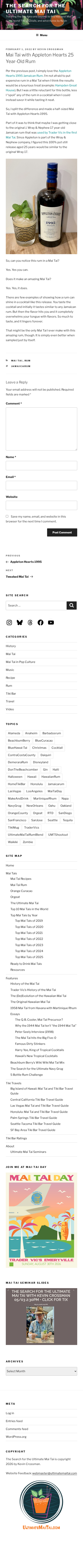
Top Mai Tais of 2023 (29, 945)
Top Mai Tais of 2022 (29, 939)
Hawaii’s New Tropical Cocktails (36, 1056)
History (11, 646)
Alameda (14, 733)
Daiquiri (46, 755)
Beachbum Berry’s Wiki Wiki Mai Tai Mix (37, 1062)
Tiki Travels (13, 1083)
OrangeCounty (18, 813)
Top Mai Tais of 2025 (29, 957)
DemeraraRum (18, 762)
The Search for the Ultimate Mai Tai (35, 8)
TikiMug (13, 827)
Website (12, 497)
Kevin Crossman (50, 49)
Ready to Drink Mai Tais (26, 964)
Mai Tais (11, 873)
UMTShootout (58, 834)
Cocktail (57, 747)
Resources (17, 970)
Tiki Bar (11, 693)
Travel (10, 701)
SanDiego (65, 813)
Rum (28, 360)
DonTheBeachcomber (23, 769)
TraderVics (31, 827)
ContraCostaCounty (22, 755)
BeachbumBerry (19, 740)
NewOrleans (34, 805)
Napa (65, 798)
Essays (15, 1014)
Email (11, 477)
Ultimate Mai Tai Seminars (28, 1152)
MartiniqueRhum (45, 798)
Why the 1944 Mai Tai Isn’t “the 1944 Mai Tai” (45, 1025)
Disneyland (40, 762)
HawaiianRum (51, 776)
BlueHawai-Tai (17, 747)
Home (10, 865)
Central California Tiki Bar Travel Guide (36, 1099)
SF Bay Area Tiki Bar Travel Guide (32, 1130)
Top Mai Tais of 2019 (29, 920)
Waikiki (13, 842)
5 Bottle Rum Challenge (26, 1075)
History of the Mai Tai (24, 983)
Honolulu (36, 784)
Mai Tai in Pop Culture (20, 662)
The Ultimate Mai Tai (24, 903)
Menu (43, 35)
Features (12, 978)
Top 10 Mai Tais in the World (29, 909)
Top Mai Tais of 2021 (29, 933)
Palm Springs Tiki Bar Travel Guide (33, 1118)
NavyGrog (14, 805)
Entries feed (14, 1421)
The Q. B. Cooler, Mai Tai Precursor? (39, 1019)
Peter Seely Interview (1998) (34, 1032)
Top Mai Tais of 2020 (29, 927)
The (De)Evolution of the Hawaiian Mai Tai (38, 996)
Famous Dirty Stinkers (30, 1044)
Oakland (65, 805)
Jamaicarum (21, 366)
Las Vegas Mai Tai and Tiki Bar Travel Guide (39, 1105)
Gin (45, 769)
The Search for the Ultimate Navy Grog (36, 1069)
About (10, 1146)
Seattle (53, 820)
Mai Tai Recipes (20, 879)
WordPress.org (16, 1437)
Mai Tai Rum (18, 885)
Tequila (68, 820)
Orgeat (37, 813)
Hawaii (31, 776)
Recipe (10, 678)
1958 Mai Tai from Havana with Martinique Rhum (43, 1008)
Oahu (51, 805)
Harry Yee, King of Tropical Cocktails (39, 1050)
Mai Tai (17, 360)
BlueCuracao (44, 740)
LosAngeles (34, 791)
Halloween (15, 776)
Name (11, 457)
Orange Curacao (21, 891)
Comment (14, 403)
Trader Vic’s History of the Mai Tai (33, 990)
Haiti (56, 769)
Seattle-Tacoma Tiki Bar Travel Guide (35, 1124)
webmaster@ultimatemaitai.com (54, 1473)
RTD (50, 813)
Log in (10, 1413)
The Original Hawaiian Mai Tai (30, 1002)
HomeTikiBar (16, 784)
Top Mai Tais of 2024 (29, 951)
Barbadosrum (51, 733)
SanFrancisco (17, 820)
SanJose (37, 820)
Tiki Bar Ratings (16, 1138)
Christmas (39, 747)
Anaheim (31, 733)
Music (10, 670)
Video (10, 709)
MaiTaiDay (55, 791)
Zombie (28, 842)
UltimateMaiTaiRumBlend (25, 834)
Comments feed (17, 1429)
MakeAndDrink (18, 798)
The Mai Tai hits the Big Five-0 (35, 1038)
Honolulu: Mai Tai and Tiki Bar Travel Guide (39, 1112)
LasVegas (14, 791)
